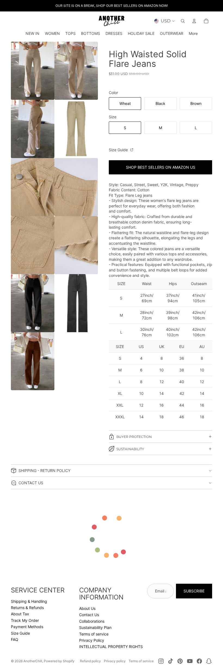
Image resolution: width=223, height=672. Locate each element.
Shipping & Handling (29, 601)
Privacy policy (115, 661)
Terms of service (94, 634)
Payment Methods (27, 626)
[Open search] (183, 21)
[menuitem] (193, 34)
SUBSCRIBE (194, 591)
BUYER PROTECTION (134, 437)
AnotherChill (32, 661)
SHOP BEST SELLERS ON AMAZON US (160, 167)
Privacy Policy (91, 640)
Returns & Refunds (27, 607)
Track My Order (25, 620)
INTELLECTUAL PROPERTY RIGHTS (111, 646)
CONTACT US (30, 482)
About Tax (20, 614)
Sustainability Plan (95, 627)
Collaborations (91, 621)
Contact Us (89, 614)
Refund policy (90, 661)
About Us (87, 608)
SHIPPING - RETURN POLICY (44, 470)
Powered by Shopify (59, 661)
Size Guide (119, 149)
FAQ (14, 639)
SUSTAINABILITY (130, 449)
